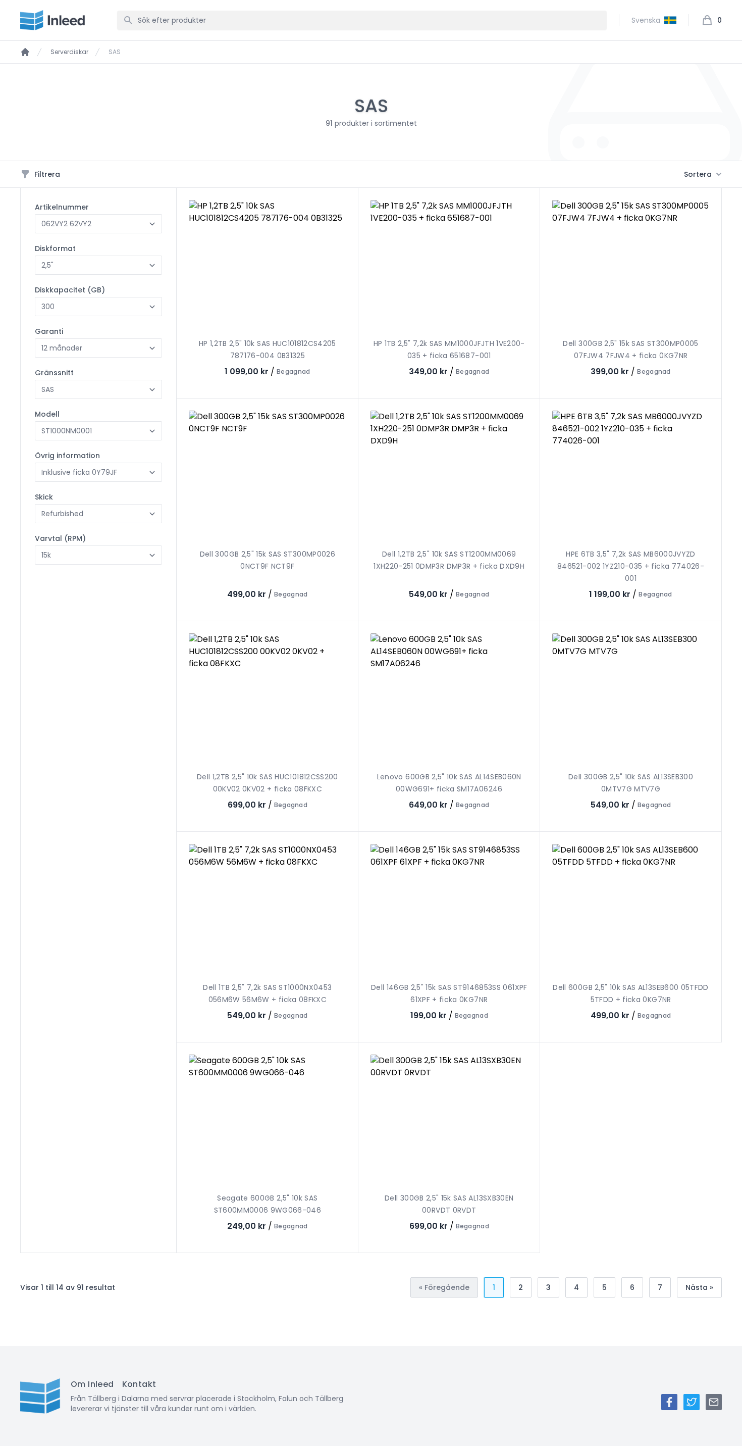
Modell (47, 414)
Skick (44, 497)
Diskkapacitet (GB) (70, 290)
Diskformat (55, 248)
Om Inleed (92, 1384)
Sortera (698, 174)
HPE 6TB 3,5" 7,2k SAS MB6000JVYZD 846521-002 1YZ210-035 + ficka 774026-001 (630, 566)
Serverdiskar (69, 52)
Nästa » (699, 1287)
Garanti (49, 331)
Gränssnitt (54, 373)
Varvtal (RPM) (60, 538)
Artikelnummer (62, 207)
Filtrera (47, 174)
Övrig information (67, 456)
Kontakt (139, 1384)
